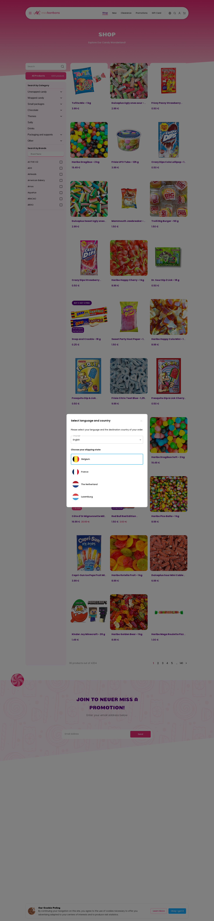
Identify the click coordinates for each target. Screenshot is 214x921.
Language (77, 435)
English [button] (76, 439)
